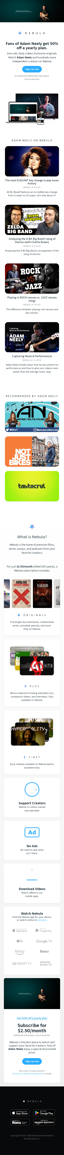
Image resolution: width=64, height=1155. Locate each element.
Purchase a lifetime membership (27, 1073)
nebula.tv (42, 920)
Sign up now (32, 69)
